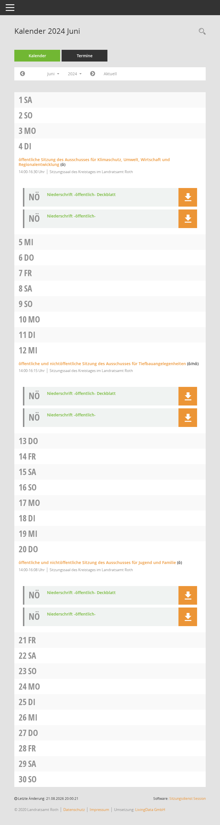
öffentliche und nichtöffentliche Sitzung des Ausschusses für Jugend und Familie (97, 562)
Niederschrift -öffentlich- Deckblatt (81, 194)
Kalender (37, 55)
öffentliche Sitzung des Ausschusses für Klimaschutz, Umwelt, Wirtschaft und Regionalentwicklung (94, 162)
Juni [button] (51, 73)
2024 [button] (73, 73)
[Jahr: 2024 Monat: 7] (92, 74)
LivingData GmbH (150, 809)
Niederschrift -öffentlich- (71, 216)
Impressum (99, 809)
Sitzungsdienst (187, 798)
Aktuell (110, 73)
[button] (187, 197)
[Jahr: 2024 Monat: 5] (22, 74)
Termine (85, 55)
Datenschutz (74, 809)
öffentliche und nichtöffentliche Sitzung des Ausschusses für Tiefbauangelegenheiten (102, 363)
